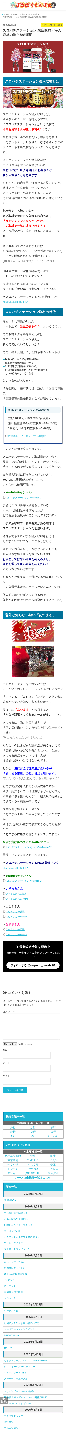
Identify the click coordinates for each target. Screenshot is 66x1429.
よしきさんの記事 (17, 911)
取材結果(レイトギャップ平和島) (29, 436)
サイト (6, 1075)
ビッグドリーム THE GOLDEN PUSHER (25, 1360)
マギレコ (53, 1168)
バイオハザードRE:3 (15, 1372)
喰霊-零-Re (10, 1200)
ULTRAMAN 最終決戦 (15, 1274)
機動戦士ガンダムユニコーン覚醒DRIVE (25, 1397)
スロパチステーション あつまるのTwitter (32, 847)
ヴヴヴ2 (33, 1168)
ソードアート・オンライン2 (19, 1329)
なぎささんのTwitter (18, 934)
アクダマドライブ (13, 1416)
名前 (5, 1050)
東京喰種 (12, 1160)
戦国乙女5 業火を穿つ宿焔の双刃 (21, 1323)
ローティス (10, 1286)
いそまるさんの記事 (18, 893)
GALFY (8, 1348)
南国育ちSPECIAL (13, 1292)
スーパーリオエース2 (15, 1378)
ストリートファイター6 (16, 1249)
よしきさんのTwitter (18, 916)
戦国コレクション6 (14, 1268)
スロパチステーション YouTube (26, 497)
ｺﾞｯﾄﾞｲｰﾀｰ (33, 1160)
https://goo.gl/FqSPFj (16, 301)
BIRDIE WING (11, 1335)
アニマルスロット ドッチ (17, 1403)
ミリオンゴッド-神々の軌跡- (19, 1391)
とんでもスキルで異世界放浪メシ (22, 1237)
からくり (33, 1164)
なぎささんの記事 (17, 929)
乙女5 (53, 1160)
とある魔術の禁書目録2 (16, 1219)
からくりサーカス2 (14, 1261)
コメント (9, 1011)
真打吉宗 (9, 1422)
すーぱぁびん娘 (12, 1231)
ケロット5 (9, 1298)
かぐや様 (12, 1164)
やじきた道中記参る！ (16, 1213)
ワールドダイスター (14, 1243)
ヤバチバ (9, 1280)
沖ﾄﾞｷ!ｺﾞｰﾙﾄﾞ (33, 1173)
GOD (53, 1164)
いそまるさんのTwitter (20, 898)
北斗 (33, 1155)
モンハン (12, 1168)
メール (6, 1063)
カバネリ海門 (13, 1155)
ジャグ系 (53, 1173)
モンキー (12, 1173)
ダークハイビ (11, 1310)
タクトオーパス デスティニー (20, 1366)
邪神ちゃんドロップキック (18, 1225)
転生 (53, 1155)
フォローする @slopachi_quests (31, 965)
